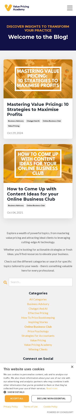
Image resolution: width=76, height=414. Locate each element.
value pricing (13, 126)
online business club (52, 121)
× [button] (72, 367)
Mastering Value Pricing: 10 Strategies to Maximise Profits (38, 109)
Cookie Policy (50, 406)
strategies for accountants (38, 335)
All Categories (38, 299)
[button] (38, 392)
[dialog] (38, 388)
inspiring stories (38, 322)
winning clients (38, 349)
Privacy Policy (11, 406)
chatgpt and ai (33, 121)
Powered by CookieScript (60, 412)
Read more (52, 388)
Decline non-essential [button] (51, 398)
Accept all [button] (17, 398)
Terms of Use (30, 406)
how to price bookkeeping (38, 317)
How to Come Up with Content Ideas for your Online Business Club (33, 194)
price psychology (38, 331)
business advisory (16, 121)
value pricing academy (38, 344)
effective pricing (38, 313)
